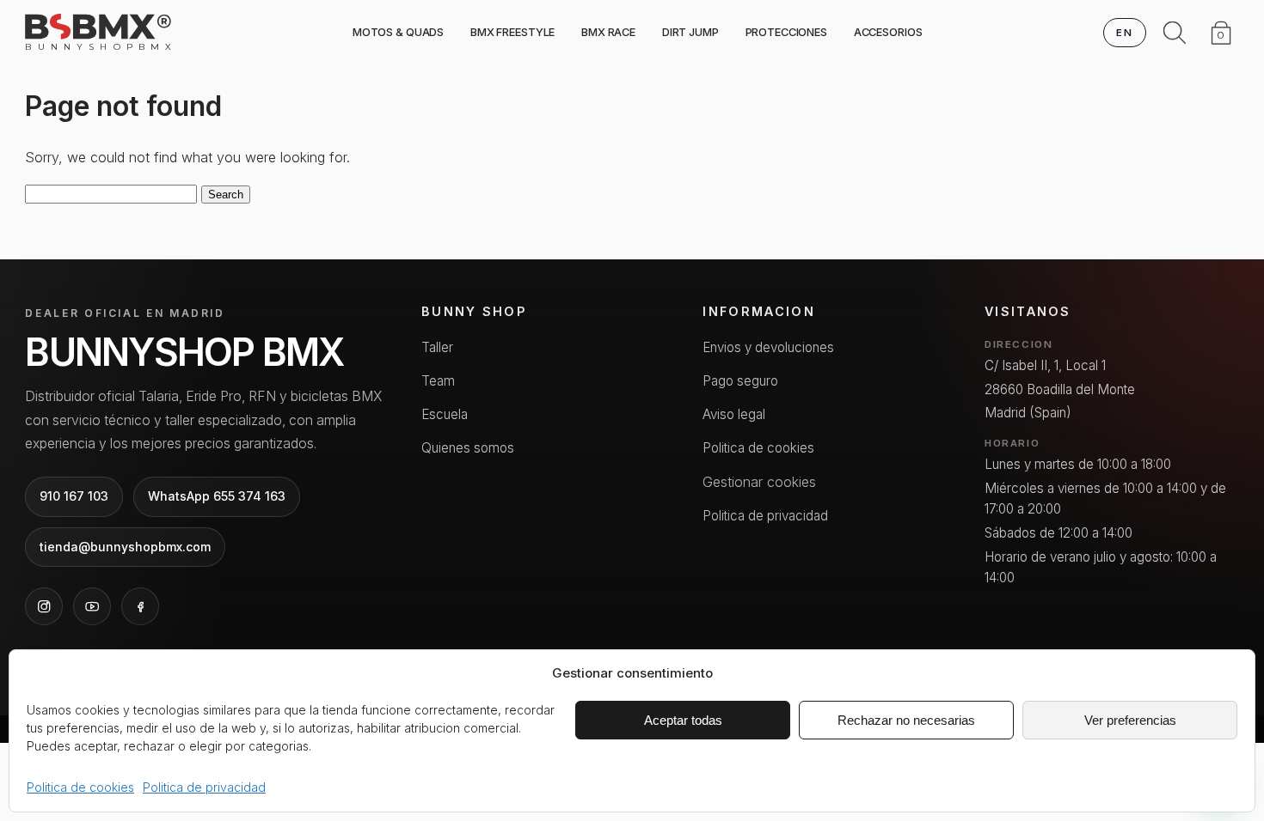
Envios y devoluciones (768, 347)
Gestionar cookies (759, 482)
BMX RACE (608, 32)
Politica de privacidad (204, 787)
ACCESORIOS (888, 32)
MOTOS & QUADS (398, 32)
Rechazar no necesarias (906, 720)
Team (438, 381)
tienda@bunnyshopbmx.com (125, 546)
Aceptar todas (683, 720)
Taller (437, 347)
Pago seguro (740, 381)
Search (225, 194)
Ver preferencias (1130, 720)
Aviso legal (734, 414)
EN (1124, 33)
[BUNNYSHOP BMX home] (98, 27)
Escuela (444, 414)
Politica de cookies (80, 787)
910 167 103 (74, 496)
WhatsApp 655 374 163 (216, 496)
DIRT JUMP (690, 32)
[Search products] (1175, 33)
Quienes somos (467, 448)
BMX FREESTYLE (512, 32)
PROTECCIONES (786, 32)
